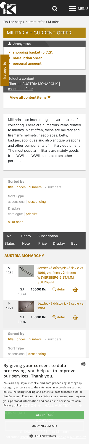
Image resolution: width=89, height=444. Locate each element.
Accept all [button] (44, 415)
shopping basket (26, 52)
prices (21, 187)
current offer (35, 22)
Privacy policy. (12, 405)
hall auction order (27, 58)
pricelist (31, 214)
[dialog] (44, 401)
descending (37, 201)
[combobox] (83, 364)
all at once (15, 222)
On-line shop (12, 22)
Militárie (54, 22)
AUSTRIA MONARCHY (24, 255)
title (10, 187)
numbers (35, 187)
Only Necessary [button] (44, 426)
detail (61, 289)
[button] (44, 436)
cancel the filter (20, 89)
